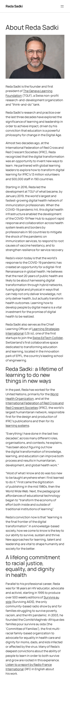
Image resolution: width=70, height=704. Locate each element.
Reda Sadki (14, 6)
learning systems (17, 425)
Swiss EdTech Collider (47, 338)
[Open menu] (62, 6)
